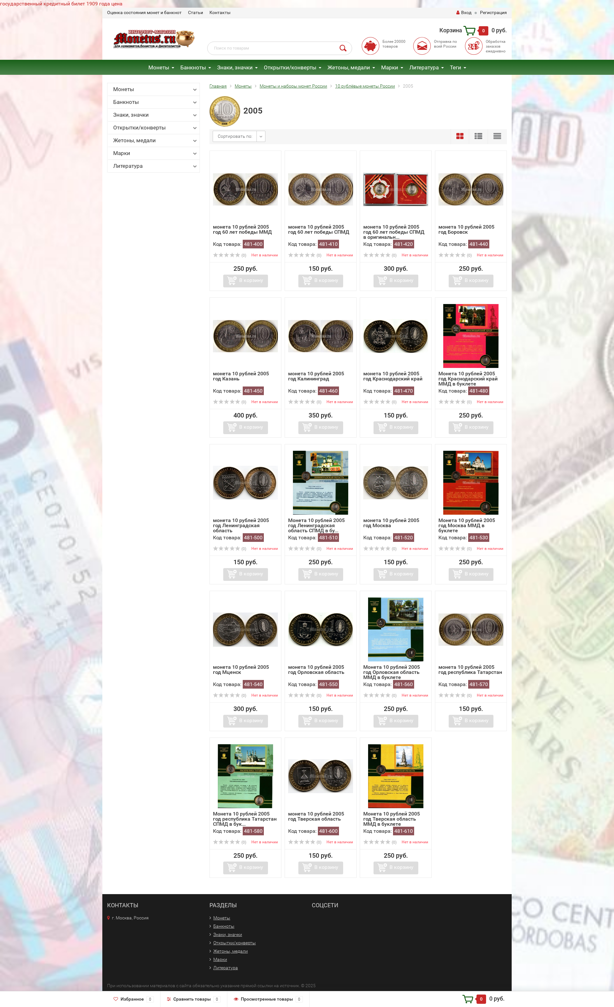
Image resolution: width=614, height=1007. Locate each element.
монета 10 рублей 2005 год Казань (241, 376)
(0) (243, 255)
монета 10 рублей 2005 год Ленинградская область (241, 525)
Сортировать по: (235, 136)
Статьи (195, 12)
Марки (389, 67)
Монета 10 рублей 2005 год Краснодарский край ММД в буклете (468, 379)
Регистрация (493, 12)
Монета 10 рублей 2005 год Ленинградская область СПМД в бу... (316, 525)
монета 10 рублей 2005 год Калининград (316, 376)
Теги (455, 67)
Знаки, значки (235, 67)
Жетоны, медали (348, 67)
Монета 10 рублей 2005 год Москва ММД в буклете (466, 525)
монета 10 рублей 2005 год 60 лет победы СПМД (318, 229)
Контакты (220, 12)
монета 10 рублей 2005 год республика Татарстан (470, 669)
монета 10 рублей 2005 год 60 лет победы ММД (242, 229)
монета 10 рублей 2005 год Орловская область (316, 669)
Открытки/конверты (290, 67)
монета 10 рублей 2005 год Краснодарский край (392, 376)
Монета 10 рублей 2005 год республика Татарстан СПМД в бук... (245, 819)
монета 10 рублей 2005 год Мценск (241, 669)
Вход (466, 12)
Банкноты (193, 67)
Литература (424, 67)
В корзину (251, 280)
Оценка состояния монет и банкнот (144, 12)
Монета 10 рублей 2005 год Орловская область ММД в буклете (391, 672)
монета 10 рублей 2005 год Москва (391, 522)
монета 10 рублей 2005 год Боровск (466, 229)
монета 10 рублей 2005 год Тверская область (316, 816)
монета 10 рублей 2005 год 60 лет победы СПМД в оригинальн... (393, 232)
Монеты (158, 67)
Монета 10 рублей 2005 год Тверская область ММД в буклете (391, 819)
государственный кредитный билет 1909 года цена (61, 4)
